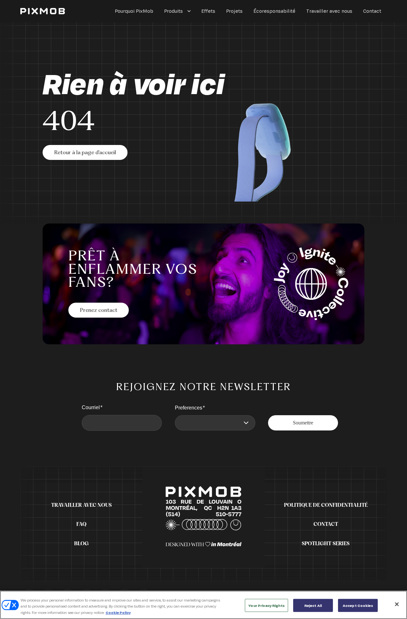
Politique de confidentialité (326, 505)
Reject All (313, 605)
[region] (203, 605)
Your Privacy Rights (266, 605)
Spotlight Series (325, 544)
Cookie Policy (118, 612)
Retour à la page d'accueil (85, 152)
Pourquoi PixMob (134, 11)
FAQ (81, 524)
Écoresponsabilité (274, 11)
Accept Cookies (358, 605)
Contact (372, 11)
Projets (234, 11)
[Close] (397, 604)
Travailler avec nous (329, 11)
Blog (81, 544)
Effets (208, 11)
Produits (173, 11)
